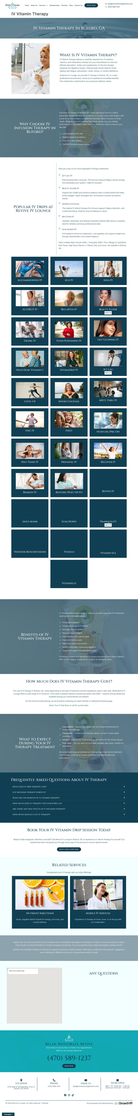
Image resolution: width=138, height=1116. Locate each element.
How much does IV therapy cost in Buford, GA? (37, 803)
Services (42, 5)
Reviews (65, 5)
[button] (69, 786)
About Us (34, 5)
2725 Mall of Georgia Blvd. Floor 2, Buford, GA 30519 (21, 1088)
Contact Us (78, 5)
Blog (71, 5)
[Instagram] (69, 1095)
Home (27, 5)
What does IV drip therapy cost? (30, 787)
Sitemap (45, 1103)
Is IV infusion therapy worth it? (29, 792)
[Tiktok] (72, 1095)
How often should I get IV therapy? (31, 814)
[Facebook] (65, 1095)
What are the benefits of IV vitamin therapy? (36, 798)
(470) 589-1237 (69, 1058)
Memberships (55, 5)
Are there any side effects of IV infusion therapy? (39, 809)
